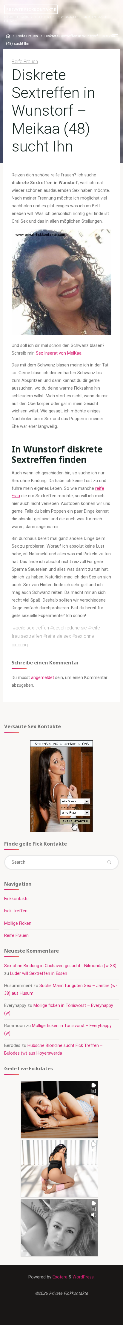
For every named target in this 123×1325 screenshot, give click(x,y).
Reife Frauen (25, 61)
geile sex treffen (32, 628)
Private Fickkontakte (31, 9)
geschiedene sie (70, 628)
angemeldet (42, 677)
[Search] (109, 862)
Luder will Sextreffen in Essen (38, 973)
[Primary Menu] (115, 36)
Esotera (59, 1277)
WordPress (83, 1277)
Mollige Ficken (17, 923)
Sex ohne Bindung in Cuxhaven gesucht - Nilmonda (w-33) (60, 965)
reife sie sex (58, 636)
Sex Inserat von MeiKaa (59, 352)
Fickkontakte (16, 898)
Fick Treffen (15, 910)
